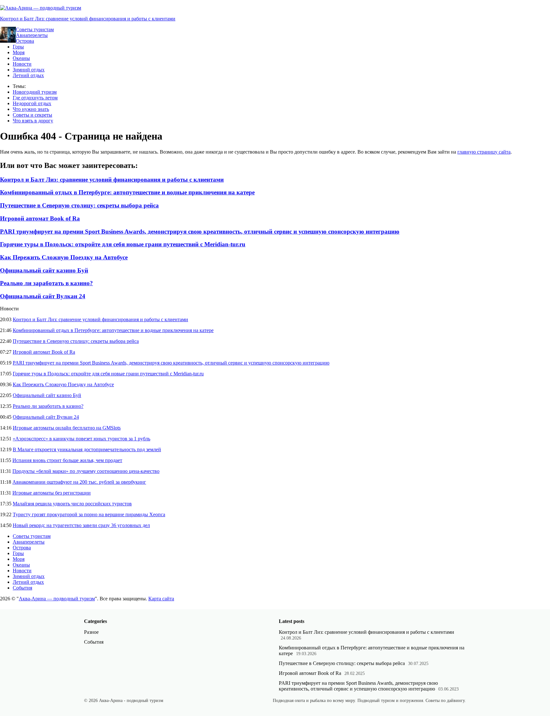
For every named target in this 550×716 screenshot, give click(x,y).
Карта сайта (161, 598)
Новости (22, 64)
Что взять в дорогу (33, 120)
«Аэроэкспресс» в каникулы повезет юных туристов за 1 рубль (81, 438)
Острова (25, 41)
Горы (18, 46)
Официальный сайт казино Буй (44, 270)
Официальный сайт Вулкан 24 (42, 296)
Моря (19, 52)
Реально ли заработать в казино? (46, 283)
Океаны (21, 58)
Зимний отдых (29, 69)
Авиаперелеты (32, 35)
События (22, 587)
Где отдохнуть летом (35, 97)
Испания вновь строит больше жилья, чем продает (67, 460)
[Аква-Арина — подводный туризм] (40, 8)
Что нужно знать (31, 109)
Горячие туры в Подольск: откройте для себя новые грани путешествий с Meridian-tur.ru (122, 244)
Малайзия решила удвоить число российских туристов (72, 503)
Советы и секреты (32, 115)
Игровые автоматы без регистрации (51, 492)
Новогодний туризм (35, 92)
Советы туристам (35, 29)
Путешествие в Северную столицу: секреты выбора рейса (79, 205)
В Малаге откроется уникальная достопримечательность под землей (87, 449)
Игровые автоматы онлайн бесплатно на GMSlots (67, 427)
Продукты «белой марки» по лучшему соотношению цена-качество (85, 471)
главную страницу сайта (484, 152)
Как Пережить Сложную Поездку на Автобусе (64, 257)
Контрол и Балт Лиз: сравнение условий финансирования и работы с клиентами (87, 18)
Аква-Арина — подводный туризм (57, 598)
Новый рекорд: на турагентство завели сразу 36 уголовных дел (81, 525)
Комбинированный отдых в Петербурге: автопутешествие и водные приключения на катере (127, 192)
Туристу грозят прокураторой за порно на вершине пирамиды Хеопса (89, 514)
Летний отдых (28, 75)
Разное (91, 632)
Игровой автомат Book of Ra (40, 218)
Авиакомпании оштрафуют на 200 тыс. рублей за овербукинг (79, 482)
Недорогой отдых (32, 103)
